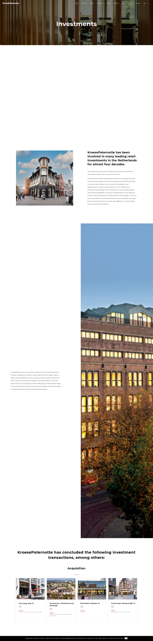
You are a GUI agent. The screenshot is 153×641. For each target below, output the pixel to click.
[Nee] (151, 638)
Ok (126, 638)
